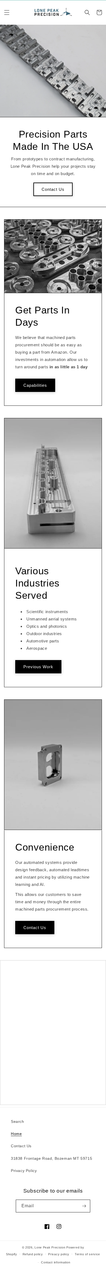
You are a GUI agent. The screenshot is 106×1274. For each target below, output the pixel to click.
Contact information (55, 1262)
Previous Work (38, 666)
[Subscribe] (84, 1206)
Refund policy (33, 1254)
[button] (7, 12)
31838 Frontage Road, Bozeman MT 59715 (51, 1158)
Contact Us (53, 189)
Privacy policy (58, 1254)
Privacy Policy (24, 1170)
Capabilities (35, 385)
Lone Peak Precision (50, 1247)
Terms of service (87, 1254)
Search (17, 1121)
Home (16, 1134)
